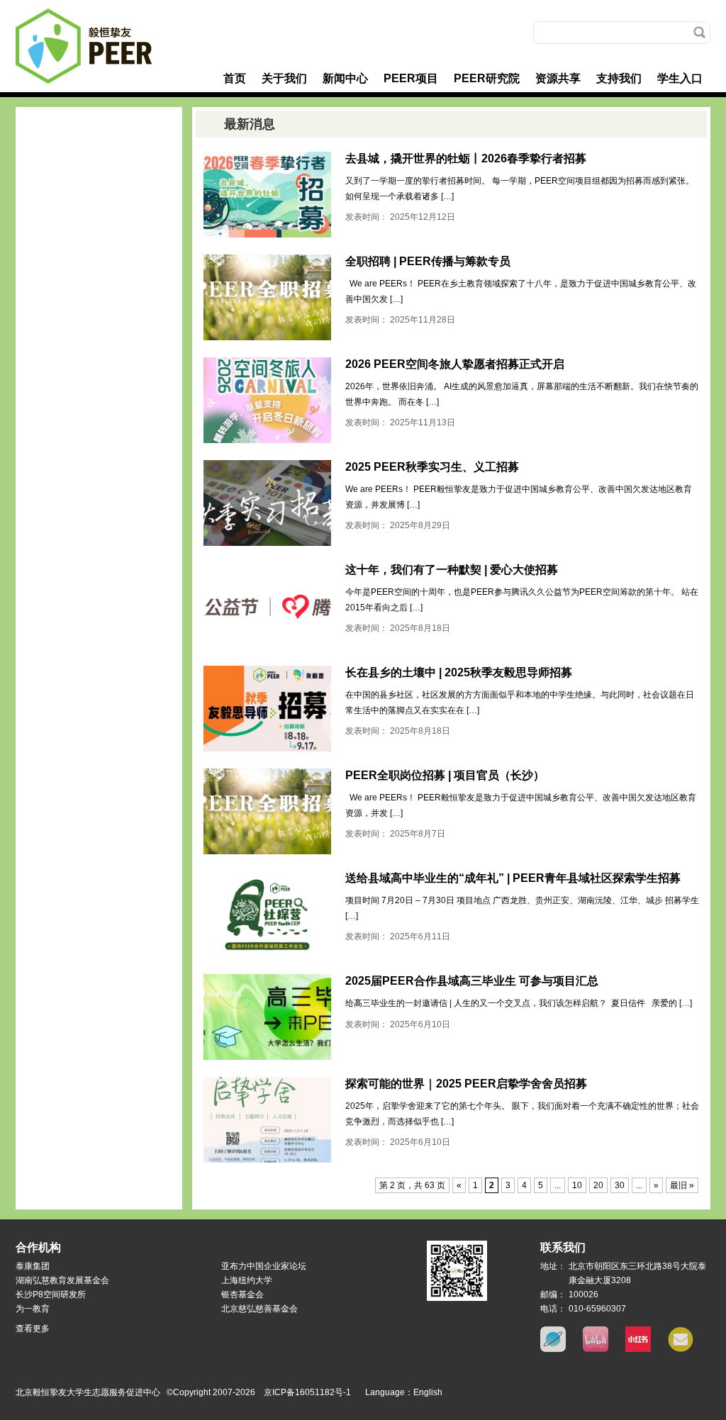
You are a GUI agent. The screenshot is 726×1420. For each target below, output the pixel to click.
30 (620, 1185)
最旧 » (682, 1185)
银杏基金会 (242, 1294)
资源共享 (558, 78)
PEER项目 (411, 78)
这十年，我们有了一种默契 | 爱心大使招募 (451, 570)
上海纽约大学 (246, 1280)
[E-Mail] (680, 1349)
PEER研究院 (487, 78)
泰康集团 (33, 1266)
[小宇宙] (553, 1349)
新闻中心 (345, 78)
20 (598, 1185)
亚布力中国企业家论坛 (263, 1266)
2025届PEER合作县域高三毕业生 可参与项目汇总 (471, 981)
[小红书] (638, 1349)
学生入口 (680, 78)
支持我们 (619, 78)
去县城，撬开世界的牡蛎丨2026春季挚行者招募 (465, 158)
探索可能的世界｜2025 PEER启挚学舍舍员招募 (466, 1084)
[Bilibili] (595, 1349)
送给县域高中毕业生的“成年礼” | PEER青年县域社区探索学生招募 (513, 878)
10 (577, 1185)
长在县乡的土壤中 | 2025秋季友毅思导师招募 (458, 672)
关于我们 (284, 78)
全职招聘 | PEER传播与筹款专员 (427, 261)
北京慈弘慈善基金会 (259, 1309)
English (427, 1392)
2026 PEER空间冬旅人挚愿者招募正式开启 (454, 364)
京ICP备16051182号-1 (307, 1392)
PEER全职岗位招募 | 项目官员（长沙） (444, 775)
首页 (234, 78)
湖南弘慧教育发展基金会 (62, 1280)
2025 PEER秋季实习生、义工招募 (432, 467)
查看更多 (33, 1329)
